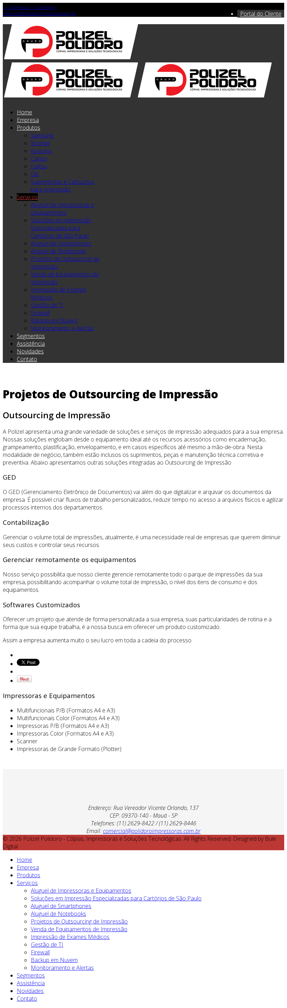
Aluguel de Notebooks (58, 251)
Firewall (40, 313)
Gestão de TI (47, 305)
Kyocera (41, 151)
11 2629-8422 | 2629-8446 (29, 8)
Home (24, 112)
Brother (40, 143)
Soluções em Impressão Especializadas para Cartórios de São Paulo (61, 227)
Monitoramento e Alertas (62, 328)
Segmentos (31, 336)
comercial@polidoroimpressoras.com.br (39, 13)
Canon (39, 158)
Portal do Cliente (260, 14)
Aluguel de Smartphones (61, 243)
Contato (27, 359)
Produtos (28, 127)
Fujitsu (39, 166)
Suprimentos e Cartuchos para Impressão (62, 185)
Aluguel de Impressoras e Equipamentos (62, 208)
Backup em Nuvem (54, 320)
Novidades (30, 351)
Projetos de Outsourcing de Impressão (79, 921)
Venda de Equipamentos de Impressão (79, 929)
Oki (34, 174)
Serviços (27, 197)
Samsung (42, 135)
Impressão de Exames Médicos (70, 937)
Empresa (28, 120)
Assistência (31, 343)
